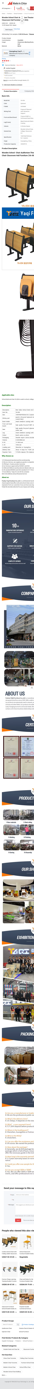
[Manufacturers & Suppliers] (17, 3)
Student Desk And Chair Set (11, 1349)
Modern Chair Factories (10, 1363)
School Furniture (18, 13)
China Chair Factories (9, 1358)
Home (3, 13)
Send (18, 1220)
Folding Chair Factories (26, 1358)
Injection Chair (6, 1332)
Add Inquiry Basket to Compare (13, 85)
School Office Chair (25, 1367)
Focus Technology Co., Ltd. (24, 1381)
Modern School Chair (9, 1367)
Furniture (9, 13)
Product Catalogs (28, 1324)
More (3, 1375)
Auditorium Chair (7, 1328)
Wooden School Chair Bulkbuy (12, 1372)
